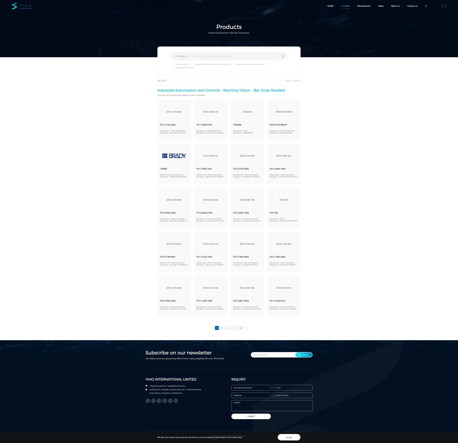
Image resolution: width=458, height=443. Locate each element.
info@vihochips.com (158, 386)
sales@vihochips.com (176, 386)
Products (345, 6)
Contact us (412, 6)
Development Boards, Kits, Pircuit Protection (212, 64)
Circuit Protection (182, 64)
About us (395, 6)
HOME (330, 6)
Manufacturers (364, 6)
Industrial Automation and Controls (249, 64)
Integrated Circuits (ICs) (184, 68)
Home (288, 81)
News (380, 6)
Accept (289, 437)
